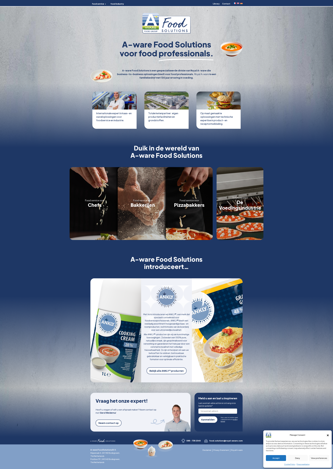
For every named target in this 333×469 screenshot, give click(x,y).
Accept (276, 458)
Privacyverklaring (303, 464)
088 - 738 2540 (193, 440)
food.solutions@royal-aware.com (226, 440)
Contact (226, 3)
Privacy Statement (221, 450)
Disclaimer (207, 450)
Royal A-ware (237, 450)
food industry (117, 4)
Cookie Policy (289, 464)
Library (216, 3)
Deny (297, 458)
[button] (327, 435)
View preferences (319, 458)
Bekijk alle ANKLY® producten (166, 370)
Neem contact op (108, 422)
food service (98, 4)
